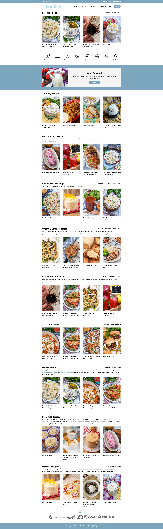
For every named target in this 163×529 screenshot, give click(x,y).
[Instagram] (46, 1)
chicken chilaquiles (93, 139)
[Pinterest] (49, 1)
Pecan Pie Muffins (48, 455)
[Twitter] (52, 1)
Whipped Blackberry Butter (50, 172)
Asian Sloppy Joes (109, 356)
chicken (61, 234)
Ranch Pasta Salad (48, 218)
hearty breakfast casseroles (98, 421)
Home (76, 6)
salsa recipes (103, 139)
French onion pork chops (66, 372)
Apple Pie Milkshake (109, 45)
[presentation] (51, 29)
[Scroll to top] (160, 524)
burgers (49, 234)
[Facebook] (43, 1)
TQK (110, 6)
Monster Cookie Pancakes (78, 421)
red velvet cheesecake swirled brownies (91, 469)
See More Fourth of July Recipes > (110, 137)
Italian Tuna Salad (88, 125)
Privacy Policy (92, 526)
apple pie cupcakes (109, 469)
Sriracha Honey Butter (90, 265)
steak (54, 234)
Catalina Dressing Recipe (91, 218)
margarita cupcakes (50, 141)
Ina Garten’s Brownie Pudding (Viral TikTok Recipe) (89, 504)
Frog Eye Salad (67, 218)
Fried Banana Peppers (69, 125)
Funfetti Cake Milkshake (110, 502)
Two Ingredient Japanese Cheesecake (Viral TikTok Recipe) (71, 457)
